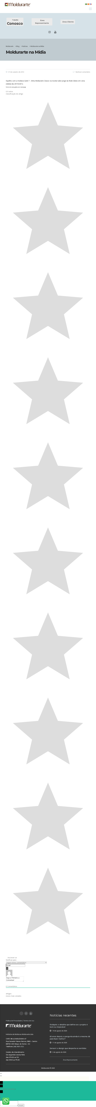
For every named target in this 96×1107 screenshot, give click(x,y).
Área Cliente (68, 22)
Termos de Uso (28, 1021)
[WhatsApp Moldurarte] (5, 1101)
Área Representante (42, 21)
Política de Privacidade (14, 1021)
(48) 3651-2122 (18, 1046)
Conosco (15, 22)
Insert (21, 1105)
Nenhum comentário (83, 72)
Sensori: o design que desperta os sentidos (68, 1048)
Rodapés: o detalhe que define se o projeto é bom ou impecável (69, 1026)
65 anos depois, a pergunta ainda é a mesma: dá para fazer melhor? (70, 1037)
